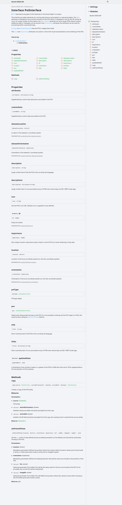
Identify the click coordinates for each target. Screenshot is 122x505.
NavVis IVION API (17, 2)
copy (93, 65)
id (32, 226)
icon (15, 32)
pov (18, 438)
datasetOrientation (37, 156)
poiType (14, 28)
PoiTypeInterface (25, 28)
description (96, 34)
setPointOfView (33, 317)
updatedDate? (97, 63)
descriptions (45, 21)
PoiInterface (28, 7)
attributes (95, 24)
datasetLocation (36, 136)
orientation (34, 282)
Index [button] (15, 50)
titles (78, 17)
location (33, 262)
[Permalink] (22, 90)
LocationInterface (20, 41)
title (93, 57)
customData (49, 23)
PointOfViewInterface (23, 310)
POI (14, 14)
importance (24, 32)
